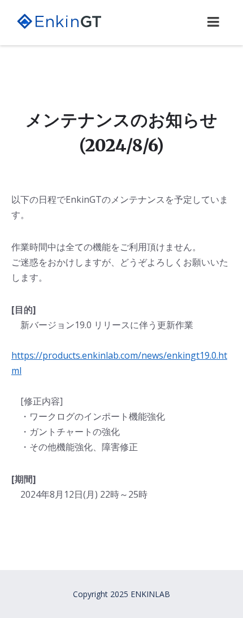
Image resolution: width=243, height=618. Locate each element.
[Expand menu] (213, 22)
